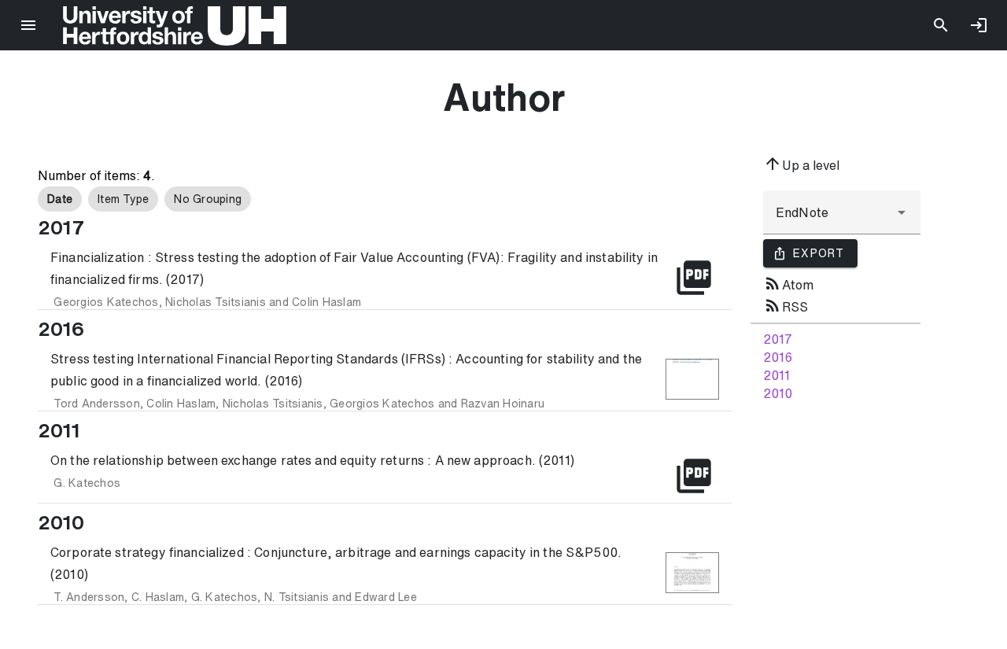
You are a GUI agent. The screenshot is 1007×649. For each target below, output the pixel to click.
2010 (777, 393)
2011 (776, 375)
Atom (788, 283)
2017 (777, 339)
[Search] (941, 25)
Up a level (801, 163)
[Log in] (979, 25)
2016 (777, 357)
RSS (785, 305)
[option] (60, 199)
